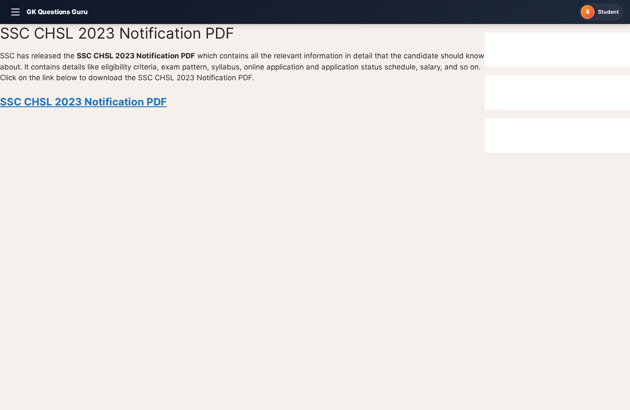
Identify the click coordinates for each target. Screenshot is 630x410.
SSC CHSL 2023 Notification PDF (83, 102)
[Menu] (15, 12)
